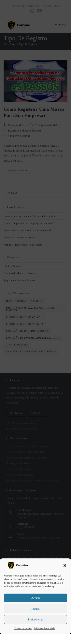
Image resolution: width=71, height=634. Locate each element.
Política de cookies (23, 628)
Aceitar (35, 597)
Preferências (35, 619)
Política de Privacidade (44, 628)
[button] (65, 565)
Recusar (35, 608)
